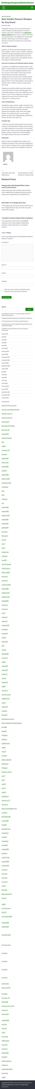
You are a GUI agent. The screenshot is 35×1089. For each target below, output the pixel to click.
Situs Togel (5, 462)
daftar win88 (6, 479)
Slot (3, 442)
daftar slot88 (6, 572)
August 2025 (5, 368)
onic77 (4, 788)
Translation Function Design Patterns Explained (17, 218)
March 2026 (5, 348)
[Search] (32, 7)
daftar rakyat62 (6, 760)
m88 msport (5, 1040)
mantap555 (5, 434)
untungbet (5, 487)
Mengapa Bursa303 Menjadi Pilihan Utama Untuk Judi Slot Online (15, 186)
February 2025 (5, 386)
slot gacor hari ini (7, 413)
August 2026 (5, 334)
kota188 (4, 825)
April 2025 (4, 380)
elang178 (4, 1057)
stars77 (4, 540)
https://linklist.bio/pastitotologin (12, 723)
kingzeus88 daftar (7, 1069)
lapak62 (4, 731)
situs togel (5, 1036)
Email (4, 273)
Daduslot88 (5, 922)
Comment (5, 242)
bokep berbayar (7, 1061)
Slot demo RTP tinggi (8, 426)
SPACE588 (5, 1002)
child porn (5, 1065)
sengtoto (4, 853)
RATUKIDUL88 (6, 817)
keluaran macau (7, 772)
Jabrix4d (4, 454)
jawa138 (4, 470)
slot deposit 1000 (7, 916)
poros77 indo (5, 857)
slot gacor (5, 576)
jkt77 (3, 495)
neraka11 (4, 837)
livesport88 (5, 466)
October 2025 (5, 363)
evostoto (4, 755)
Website (4, 281)
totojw (4, 703)
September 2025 (6, 366)
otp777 (4, 886)
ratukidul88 (5, 849)
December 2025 (6, 357)
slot (3, 503)
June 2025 (4, 374)
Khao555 (4, 890)
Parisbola (4, 994)
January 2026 (5, 354)
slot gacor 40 (6, 998)
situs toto (4, 532)
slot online (5, 1073)
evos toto (4, 869)
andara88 (5, 641)
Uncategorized (6, 16)
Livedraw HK (6, 450)
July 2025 (4, 371)
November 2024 (6, 395)
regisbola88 (5, 1020)
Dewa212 (4, 715)
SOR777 (4, 912)
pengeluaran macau (8, 719)
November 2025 (6, 360)
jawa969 (4, 727)
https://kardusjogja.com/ (9, 808)
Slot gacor (5, 536)
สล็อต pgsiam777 (7, 894)
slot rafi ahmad (6, 564)
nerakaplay (5, 841)
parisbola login (6, 935)
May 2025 (4, 377)
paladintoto (5, 796)
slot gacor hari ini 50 (8, 1006)
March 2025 (5, 383)
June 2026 (4, 339)
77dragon (4, 499)
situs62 (4, 650)
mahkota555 (5, 625)
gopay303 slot (6, 829)
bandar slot (5, 552)
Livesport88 (5, 861)
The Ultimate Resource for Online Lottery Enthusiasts (15, 321)
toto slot (4, 1024)
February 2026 (5, 351)
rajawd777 (5, 707)
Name (4, 265)
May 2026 (4, 342)
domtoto (4, 739)
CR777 (3, 1032)
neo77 (3, 613)
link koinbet (5, 983)
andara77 (4, 617)
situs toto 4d (5, 430)
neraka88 (4, 845)
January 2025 (5, 389)
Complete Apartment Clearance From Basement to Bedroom (17, 318)
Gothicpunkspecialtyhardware (17, 2)
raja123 (4, 637)
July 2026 (4, 336)
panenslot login (6, 483)
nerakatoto (5, 833)
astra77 (4, 792)
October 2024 (5, 398)
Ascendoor (16, 1085)
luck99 (4, 784)
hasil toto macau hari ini (9, 405)
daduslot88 (5, 589)
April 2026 (4, 345)
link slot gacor (6, 568)
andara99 (5, 629)
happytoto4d (6, 515)
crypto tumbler (6, 584)
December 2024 (6, 392)
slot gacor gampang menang (10, 409)
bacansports (5, 422)
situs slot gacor (6, 694)
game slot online (7, 438)
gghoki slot (5, 764)
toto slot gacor (6, 908)
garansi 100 (5, 1014)
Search (4, 307)
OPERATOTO (6, 698)
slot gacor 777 (6, 800)
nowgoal (4, 711)
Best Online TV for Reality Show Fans (14, 203)
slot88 (3, 446)
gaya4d (4, 898)
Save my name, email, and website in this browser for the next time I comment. (17, 290)
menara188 (5, 821)
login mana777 (6, 988)
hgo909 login (6, 743)
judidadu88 (5, 458)
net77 (3, 544)
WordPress (5, 1087)
